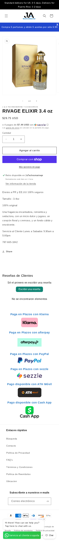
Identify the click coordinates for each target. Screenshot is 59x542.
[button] (6, 15)
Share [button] (9, 251)
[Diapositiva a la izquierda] (22, 101)
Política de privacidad (45, 530)
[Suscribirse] (47, 501)
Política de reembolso (23, 530)
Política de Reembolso (18, 474)
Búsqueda (11, 438)
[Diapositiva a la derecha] (36, 101)
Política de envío (42, 535)
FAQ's (9, 460)
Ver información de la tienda (21, 183)
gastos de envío (13, 128)
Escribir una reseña (29, 289)
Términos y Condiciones (19, 467)
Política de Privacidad (18, 453)
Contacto (11, 445)
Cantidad (6, 133)
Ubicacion (11, 481)
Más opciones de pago (29, 167)
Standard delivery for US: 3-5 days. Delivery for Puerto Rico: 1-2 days (30, 4)
